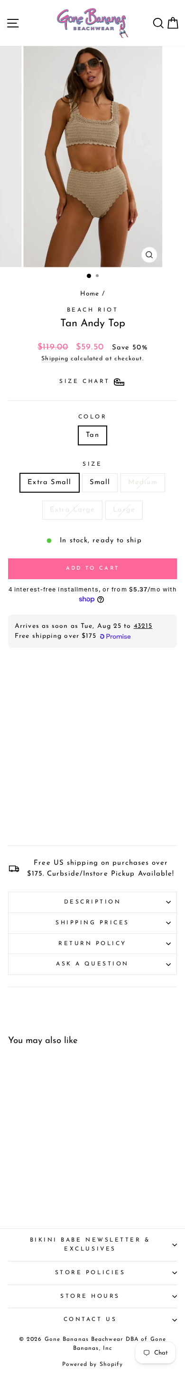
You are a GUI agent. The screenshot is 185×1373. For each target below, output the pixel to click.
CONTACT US (90, 1319)
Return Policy (92, 944)
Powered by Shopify (92, 1364)
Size (92, 464)
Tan (92, 435)
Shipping (54, 359)
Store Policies (90, 1273)
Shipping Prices (93, 923)
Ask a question (92, 964)
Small (100, 482)
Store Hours (90, 1296)
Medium (142, 482)
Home (89, 294)
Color (92, 417)
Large (124, 509)
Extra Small (49, 482)
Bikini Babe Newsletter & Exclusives (90, 1244)
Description (92, 902)
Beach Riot (92, 310)
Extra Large (72, 509)
